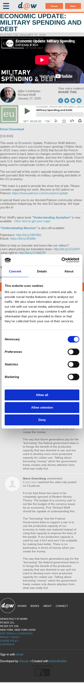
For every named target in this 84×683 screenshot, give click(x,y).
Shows (22, 606)
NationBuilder (58, 661)
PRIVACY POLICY (10, 637)
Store (73, 6)
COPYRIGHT (7, 644)
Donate (54, 6)
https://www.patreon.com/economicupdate (40, 193)
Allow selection (42, 407)
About (47, 606)
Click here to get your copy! (32, 221)
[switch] (73, 352)
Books (35, 606)
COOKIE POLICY (9, 640)
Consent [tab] (15, 271)
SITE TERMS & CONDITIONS (16, 633)
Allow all (42, 395)
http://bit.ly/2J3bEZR (32, 252)
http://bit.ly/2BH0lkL (29, 235)
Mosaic (24, 661)
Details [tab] (42, 271)
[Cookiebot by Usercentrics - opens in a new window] (61, 260)
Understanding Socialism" (52, 217)
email (19, 654)
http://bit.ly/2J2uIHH (67, 249)
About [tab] (68, 271)
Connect (62, 606)
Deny (42, 420)
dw (27, 6)
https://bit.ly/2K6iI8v (23, 238)
